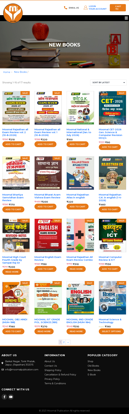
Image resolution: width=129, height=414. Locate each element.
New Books (20, 72)
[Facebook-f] (4, 397)
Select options (111, 331)
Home (6, 72)
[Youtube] (11, 397)
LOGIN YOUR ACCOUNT (98, 7)
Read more (12, 271)
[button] (126, 18)
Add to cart (13, 144)
